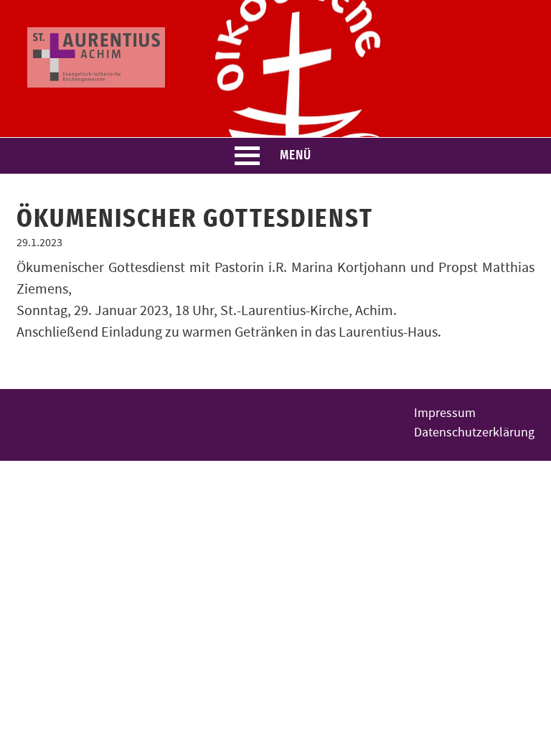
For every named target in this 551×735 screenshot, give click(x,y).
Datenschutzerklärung (474, 432)
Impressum (445, 413)
